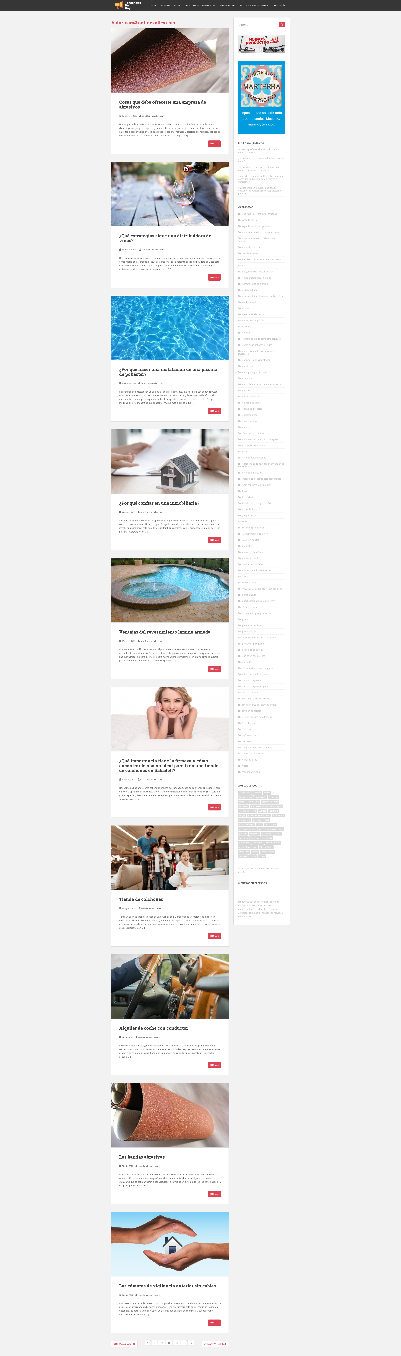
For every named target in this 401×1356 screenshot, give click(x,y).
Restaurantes (267, 833)
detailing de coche (251, 402)
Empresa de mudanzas (254, 433)
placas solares (249, 631)
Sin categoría (248, 723)
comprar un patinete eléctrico (257, 344)
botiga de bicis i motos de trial (257, 271)
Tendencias (258, 842)
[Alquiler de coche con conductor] (170, 986)
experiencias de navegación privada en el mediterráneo (261, 465)
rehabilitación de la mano (255, 674)
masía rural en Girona (253, 552)
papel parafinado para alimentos (258, 600)
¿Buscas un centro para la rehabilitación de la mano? (261, 160)
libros (245, 521)
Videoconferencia (251, 771)
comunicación (245, 797)
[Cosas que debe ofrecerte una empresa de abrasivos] (170, 60)
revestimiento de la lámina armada (260, 704)
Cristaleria (247, 378)
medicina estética (251, 558)
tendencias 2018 (273, 842)
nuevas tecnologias (247, 829)
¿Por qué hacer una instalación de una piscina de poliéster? (168, 371)
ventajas (243, 856)
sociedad (255, 838)
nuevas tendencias (267, 829)
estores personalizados (254, 457)
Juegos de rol (249, 515)
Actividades (244, 792)
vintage (262, 856)
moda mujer (270, 824)
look (267, 820)
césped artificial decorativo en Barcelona (263, 296)
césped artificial (250, 289)
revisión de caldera (251, 710)
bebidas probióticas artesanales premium (263, 259)
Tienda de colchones (141, 899)
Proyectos (254, 833)
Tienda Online (266, 847)
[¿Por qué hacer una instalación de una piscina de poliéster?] (170, 328)
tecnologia (267, 838)
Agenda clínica (249, 219)
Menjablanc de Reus (252, 564)
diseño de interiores (252, 408)
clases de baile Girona (253, 314)
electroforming (249, 414)
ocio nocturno (249, 582)
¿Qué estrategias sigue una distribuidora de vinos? (165, 238)
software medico (251, 735)
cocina (267, 792)
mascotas (247, 545)
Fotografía (273, 811)
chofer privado (249, 302)
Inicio (153, 5)
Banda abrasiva (250, 253)
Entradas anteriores (214, 1344)
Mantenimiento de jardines (256, 533)
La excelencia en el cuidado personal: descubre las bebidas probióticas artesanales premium (261, 190)
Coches (246, 326)
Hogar (242, 815)
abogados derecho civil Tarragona (259, 213)
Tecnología (279, 5)
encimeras (244, 811)
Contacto (260, 868)
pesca (245, 619)
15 (191, 1343)
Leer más (214, 143)
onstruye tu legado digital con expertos (262, 588)
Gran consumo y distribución (200, 5)
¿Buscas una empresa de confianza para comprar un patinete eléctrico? (258, 168)
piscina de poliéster (252, 625)
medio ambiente (246, 824)
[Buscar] (282, 24)
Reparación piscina (251, 680)
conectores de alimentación (256, 359)
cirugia (245, 308)
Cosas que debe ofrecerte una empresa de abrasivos (162, 104)
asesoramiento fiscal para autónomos (261, 232)
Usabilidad (244, 851)
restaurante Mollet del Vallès (256, 698)
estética (246, 451)
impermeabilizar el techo (259, 815)
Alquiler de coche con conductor (153, 1028)
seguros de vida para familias (257, 716)
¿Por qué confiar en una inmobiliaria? (159, 503)
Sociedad (165, 5)
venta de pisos (249, 759)
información (278, 815)
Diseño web (253, 801)
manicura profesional (253, 527)
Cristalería (273, 797)
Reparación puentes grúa (255, 686)
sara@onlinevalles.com (153, 115)
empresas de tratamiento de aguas (260, 439)
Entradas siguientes (125, 1344)
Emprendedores (227, 5)
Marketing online (250, 539)
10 (161, 1343)
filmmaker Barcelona (252, 472)
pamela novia (249, 594)
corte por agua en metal (254, 372)
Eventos (262, 811)
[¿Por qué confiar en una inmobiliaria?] (170, 461)
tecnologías (244, 842)
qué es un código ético (253, 655)
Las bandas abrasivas (142, 1157)
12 (176, 1343)
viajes (245, 765)
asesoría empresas (252, 247)
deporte (246, 390)
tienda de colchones (248, 847)
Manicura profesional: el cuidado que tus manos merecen (258, 151)
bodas (245, 265)
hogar (245, 490)
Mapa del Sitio (245, 868)
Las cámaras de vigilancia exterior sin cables (167, 1286)
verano (253, 856)
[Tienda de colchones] (170, 858)
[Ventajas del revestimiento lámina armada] (170, 590)
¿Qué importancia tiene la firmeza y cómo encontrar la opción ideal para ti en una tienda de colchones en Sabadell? (169, 765)
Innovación (258, 820)
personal (243, 833)
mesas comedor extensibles (256, 570)
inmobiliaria (248, 497)
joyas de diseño (250, 509)
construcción (248, 366)
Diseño (242, 801)
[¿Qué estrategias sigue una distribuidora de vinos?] (170, 194)
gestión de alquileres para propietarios (261, 478)
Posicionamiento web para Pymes (259, 637)
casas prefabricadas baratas (256, 277)
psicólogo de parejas (252, 649)
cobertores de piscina (253, 320)
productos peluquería (253, 643)
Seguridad (243, 838)
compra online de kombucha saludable (261, 338)
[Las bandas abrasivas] (170, 1115)
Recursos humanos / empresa (254, 5)
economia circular (270, 801)
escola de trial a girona (253, 445)
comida (246, 332)
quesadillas (247, 661)
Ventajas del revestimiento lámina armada (165, 632)
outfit (281, 829)
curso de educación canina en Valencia (261, 384)
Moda (177, 5)
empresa (246, 427)
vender (255, 851)
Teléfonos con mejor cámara (257, 747)
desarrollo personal (252, 396)
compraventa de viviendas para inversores (256, 352)
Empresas (243, 806)
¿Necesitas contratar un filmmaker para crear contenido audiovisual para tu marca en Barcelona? (261, 179)
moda (259, 824)
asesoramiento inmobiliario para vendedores (256, 240)
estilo (253, 811)
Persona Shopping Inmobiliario (257, 613)
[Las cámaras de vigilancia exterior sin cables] (170, 1244)
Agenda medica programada (256, 226)
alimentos (257, 792)
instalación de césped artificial (257, 503)
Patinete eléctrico (251, 607)
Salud (278, 833)
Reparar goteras (250, 692)
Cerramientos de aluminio (255, 283)
